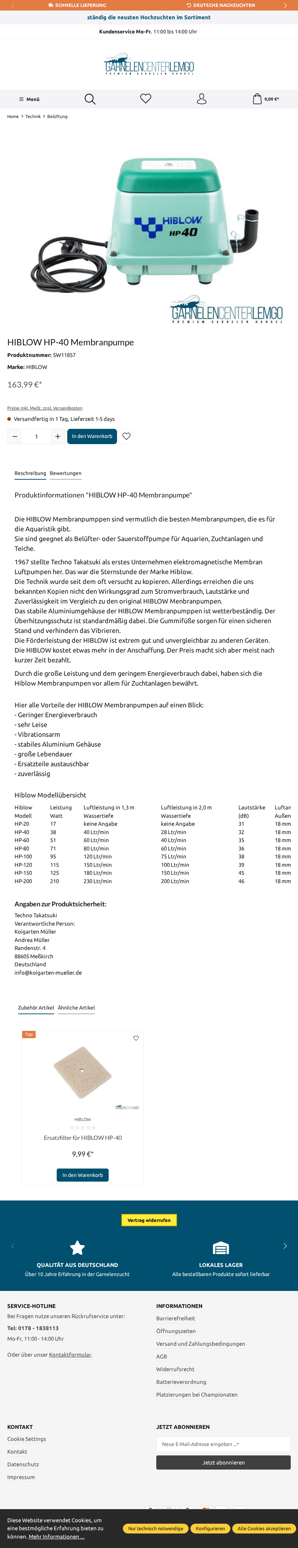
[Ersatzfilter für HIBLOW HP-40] (82, 1072)
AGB (161, 1356)
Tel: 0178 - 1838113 (33, 1328)
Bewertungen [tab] (65, 473)
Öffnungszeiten (176, 1331)
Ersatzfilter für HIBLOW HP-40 (83, 1137)
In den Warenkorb (92, 436)
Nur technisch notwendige (155, 1528)
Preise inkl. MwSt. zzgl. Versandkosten (44, 408)
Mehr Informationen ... (57, 1536)
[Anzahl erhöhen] (58, 436)
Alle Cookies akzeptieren (264, 1528)
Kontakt (17, 1452)
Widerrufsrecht (175, 1369)
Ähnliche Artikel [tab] (76, 1008)
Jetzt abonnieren (223, 1462)
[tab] (30, 474)
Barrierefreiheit (175, 1318)
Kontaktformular (70, 1355)
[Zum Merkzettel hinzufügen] (126, 436)
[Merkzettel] (145, 99)
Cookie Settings (26, 1439)
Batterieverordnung (181, 1382)
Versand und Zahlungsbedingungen (200, 1344)
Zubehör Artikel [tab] (36, 1008)
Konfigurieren (210, 1528)
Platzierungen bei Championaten (197, 1394)
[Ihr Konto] (201, 99)
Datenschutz (23, 1464)
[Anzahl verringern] (15, 436)
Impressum (21, 1477)
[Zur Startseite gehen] (149, 63)
